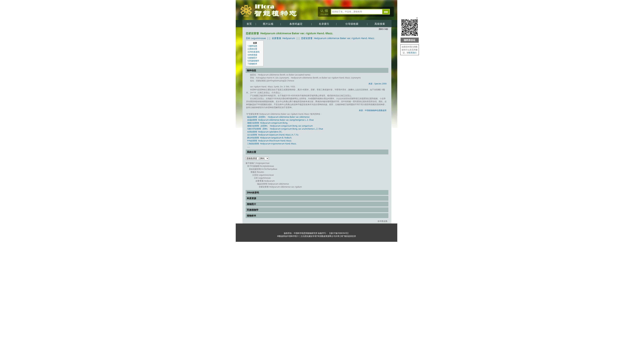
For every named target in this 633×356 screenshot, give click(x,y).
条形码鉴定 (296, 24)
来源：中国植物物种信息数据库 (373, 110)
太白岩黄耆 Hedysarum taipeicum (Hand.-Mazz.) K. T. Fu (272, 134)
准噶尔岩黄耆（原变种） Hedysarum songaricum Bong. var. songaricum (280, 125)
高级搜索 (380, 24)
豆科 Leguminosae (256, 38)
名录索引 (324, 24)
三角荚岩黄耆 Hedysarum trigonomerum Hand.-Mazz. (272, 143)
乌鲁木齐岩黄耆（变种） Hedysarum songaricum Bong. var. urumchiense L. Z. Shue (285, 128)
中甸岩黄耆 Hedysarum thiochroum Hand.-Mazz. (269, 140)
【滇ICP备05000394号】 (338, 233)
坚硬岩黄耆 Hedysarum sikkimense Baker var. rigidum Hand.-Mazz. (338, 38)
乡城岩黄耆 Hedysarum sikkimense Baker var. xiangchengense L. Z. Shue (280, 120)
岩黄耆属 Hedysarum (283, 38)
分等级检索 (352, 24)
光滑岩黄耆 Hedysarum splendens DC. (264, 131)
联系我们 (413, 53)
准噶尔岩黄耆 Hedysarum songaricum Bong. (267, 122)
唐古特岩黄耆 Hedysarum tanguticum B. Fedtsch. (269, 137)
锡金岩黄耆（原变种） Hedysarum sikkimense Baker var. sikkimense (278, 117)
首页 (249, 24)
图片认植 (268, 24)
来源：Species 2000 (377, 83)
